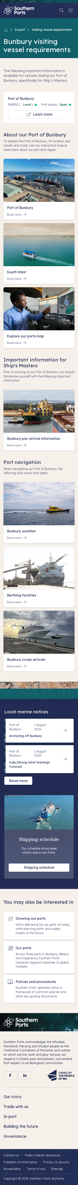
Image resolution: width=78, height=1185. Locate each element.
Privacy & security (56, 1162)
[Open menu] (71, 10)
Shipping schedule (39, 867)
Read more (18, 781)
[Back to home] (6, 30)
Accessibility (12, 1169)
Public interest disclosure (42, 1155)
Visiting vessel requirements (52, 30)
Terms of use (36, 1169)
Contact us (11, 1155)
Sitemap (57, 1169)
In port (20, 30)
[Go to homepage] (20, 1022)
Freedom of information (20, 1162)
